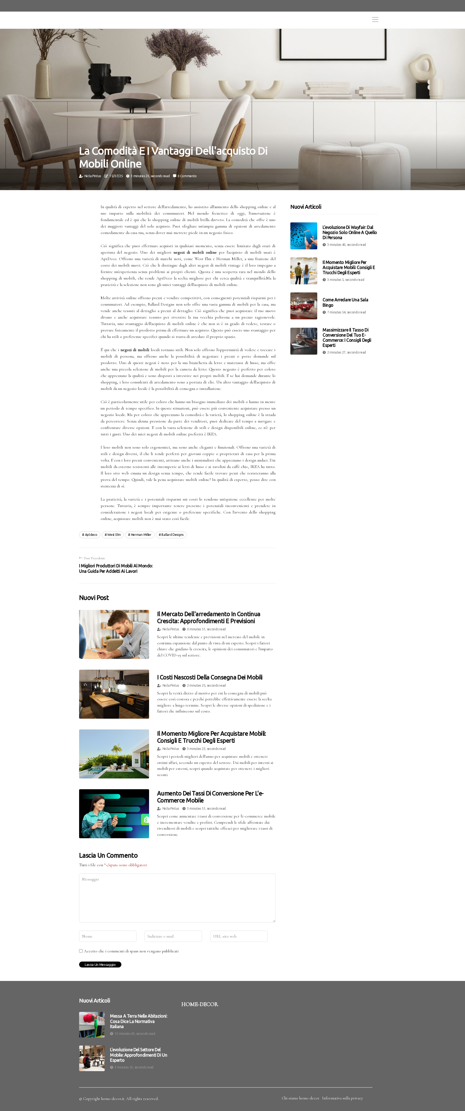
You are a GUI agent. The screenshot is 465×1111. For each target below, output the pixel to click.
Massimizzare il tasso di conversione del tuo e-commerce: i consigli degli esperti (347, 337)
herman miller (141, 534)
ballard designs (172, 534)
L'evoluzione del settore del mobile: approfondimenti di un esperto (138, 1054)
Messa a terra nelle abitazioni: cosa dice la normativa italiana (138, 1021)
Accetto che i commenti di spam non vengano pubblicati (131, 951)
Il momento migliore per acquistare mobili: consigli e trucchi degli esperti (211, 737)
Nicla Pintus (92, 176)
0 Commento (187, 176)
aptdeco (91, 534)
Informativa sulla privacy (342, 1098)
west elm (114, 534)
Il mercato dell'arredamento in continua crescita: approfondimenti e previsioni (208, 617)
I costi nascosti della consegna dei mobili (210, 677)
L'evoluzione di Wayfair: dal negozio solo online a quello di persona (350, 232)
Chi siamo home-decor (300, 1098)
